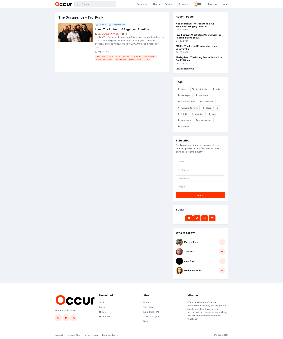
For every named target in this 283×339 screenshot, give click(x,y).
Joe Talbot (137, 56)
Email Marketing (151, 311)
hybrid (184, 114)
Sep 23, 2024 (104, 51)
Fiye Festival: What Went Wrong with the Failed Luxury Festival (198, 36)
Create (182, 4)
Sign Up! (212, 4)
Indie (217, 89)
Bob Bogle (203, 95)
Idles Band (100, 56)
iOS (104, 311)
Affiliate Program (151, 316)
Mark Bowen (150, 56)
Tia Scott (189, 251)
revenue (185, 126)
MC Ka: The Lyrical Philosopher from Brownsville (196, 47)
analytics (199, 114)
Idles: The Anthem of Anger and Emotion (122, 29)
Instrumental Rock (189, 108)
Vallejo (184, 89)
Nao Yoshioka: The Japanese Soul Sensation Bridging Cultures (195, 25)
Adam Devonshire (104, 60)
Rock (110, 56)
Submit (200, 195)
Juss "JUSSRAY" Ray (108, 33)
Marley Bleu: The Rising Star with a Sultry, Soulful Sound (199, 59)
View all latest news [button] (185, 69)
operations (186, 120)
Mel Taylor (186, 95)
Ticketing (148, 307)
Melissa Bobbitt (193, 270)
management (205, 120)
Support (169, 4)
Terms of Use (73, 335)
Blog (155, 4)
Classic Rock (211, 108)
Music (102, 25)
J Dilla (147, 60)
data (214, 114)
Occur (225, 334)
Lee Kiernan (120, 60)
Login (225, 4)
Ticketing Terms (110, 335)
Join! (101, 302)
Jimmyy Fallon (135, 60)
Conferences (118, 25)
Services (142, 4)
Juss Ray (189, 261)
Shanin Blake (201, 89)
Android (106, 316)
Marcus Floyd (191, 242)
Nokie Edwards (188, 101)
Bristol (126, 56)
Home (146, 302)
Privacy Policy (91, 335)
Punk (118, 56)
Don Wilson (208, 101)
